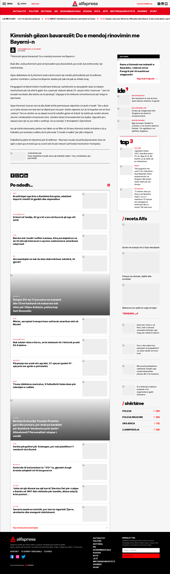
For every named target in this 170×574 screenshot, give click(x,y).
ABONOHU (128, 556)
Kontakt (14, 551)
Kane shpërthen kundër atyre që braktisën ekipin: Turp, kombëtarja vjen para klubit (59, 157)
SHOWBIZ (142, 11)
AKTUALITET (19, 11)
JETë (105, 11)
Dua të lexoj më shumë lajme (25, 528)
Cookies (48, 551)
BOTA (97, 11)
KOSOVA (87, 11)
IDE (56, 11)
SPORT (153, 11)
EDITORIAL (46, 11)
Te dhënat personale (31, 551)
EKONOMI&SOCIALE (70, 11)
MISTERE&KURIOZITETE (122, 11)
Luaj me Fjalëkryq (144, 4)
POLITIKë (33, 11)
